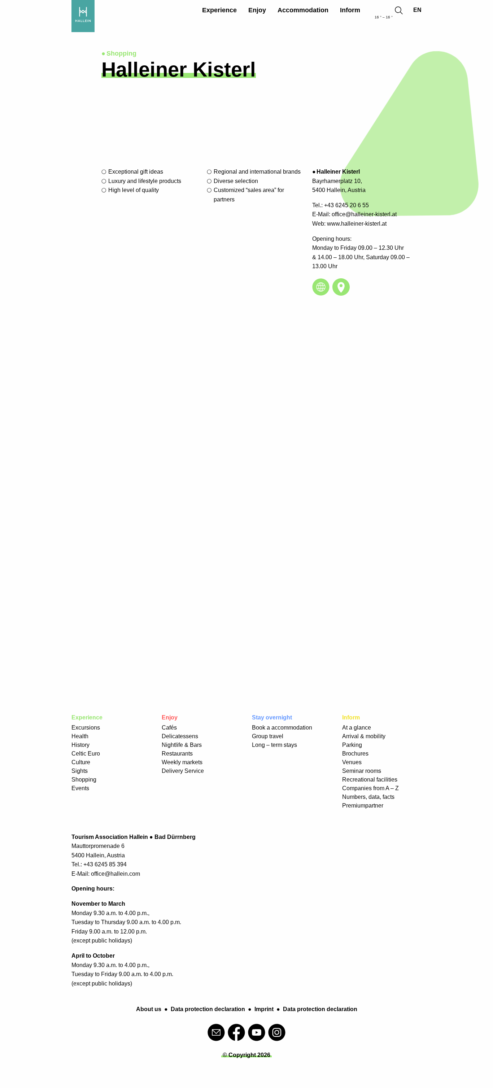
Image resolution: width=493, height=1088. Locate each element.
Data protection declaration (208, 1009)
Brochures (355, 753)
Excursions (85, 727)
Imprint (264, 1009)
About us (148, 1009)
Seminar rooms (361, 771)
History (80, 745)
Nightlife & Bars (182, 745)
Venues (352, 762)
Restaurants (177, 753)
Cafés (169, 727)
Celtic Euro (85, 753)
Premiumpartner (362, 805)
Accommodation (303, 10)
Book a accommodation (282, 727)
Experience (219, 10)
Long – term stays (274, 745)
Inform (350, 10)
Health (79, 736)
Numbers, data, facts (368, 797)
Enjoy (257, 10)
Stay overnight (272, 717)
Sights (79, 771)
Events (80, 788)
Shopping (83, 779)
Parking (352, 745)
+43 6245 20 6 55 (346, 205)
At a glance (356, 727)
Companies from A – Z (370, 788)
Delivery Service (183, 771)
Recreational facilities (369, 779)
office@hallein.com (115, 874)
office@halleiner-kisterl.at (364, 214)
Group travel (267, 736)
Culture (80, 762)
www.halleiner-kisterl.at (357, 224)
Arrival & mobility (363, 736)
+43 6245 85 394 (105, 864)
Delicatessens (180, 736)
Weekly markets (182, 762)
